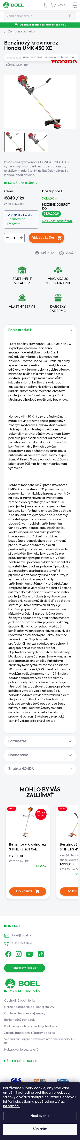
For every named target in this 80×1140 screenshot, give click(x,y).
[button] (27, 861)
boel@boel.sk (21, 935)
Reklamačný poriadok (19, 1020)
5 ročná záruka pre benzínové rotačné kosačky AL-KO (40, 1041)
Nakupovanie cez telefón (22, 1049)
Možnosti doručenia (57, 221)
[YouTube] (29, 953)
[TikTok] (40, 953)
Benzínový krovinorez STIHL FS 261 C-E (27, 847)
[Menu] (75, 5)
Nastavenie (40, 1116)
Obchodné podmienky (19, 1000)
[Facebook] (7, 953)
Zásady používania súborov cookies (29, 1033)
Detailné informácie (19, 183)
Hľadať (70, 16)
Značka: (60, 75)
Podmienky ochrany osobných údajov (30, 1026)
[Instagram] (18, 953)
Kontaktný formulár (25, 968)
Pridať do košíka (42, 237)
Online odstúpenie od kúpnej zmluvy (29, 1007)
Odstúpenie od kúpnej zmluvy (24, 1013)
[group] (27, 853)
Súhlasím (40, 1129)
